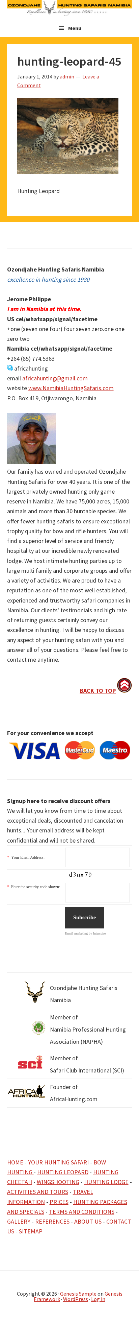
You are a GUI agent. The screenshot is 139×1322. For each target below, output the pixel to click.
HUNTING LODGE (106, 1182)
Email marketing (76, 933)
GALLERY (18, 1221)
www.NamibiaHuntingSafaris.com (71, 388)
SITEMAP (31, 1231)
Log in (98, 1299)
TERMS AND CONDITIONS (81, 1211)
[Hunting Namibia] (69, 14)
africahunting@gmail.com (55, 378)
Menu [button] (74, 28)
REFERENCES (52, 1221)
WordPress (75, 1299)
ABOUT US (88, 1221)
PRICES (59, 1202)
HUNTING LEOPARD (62, 1172)
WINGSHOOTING (58, 1182)
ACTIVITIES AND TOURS (37, 1192)
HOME (15, 1162)
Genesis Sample (78, 1293)
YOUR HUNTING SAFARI (58, 1162)
